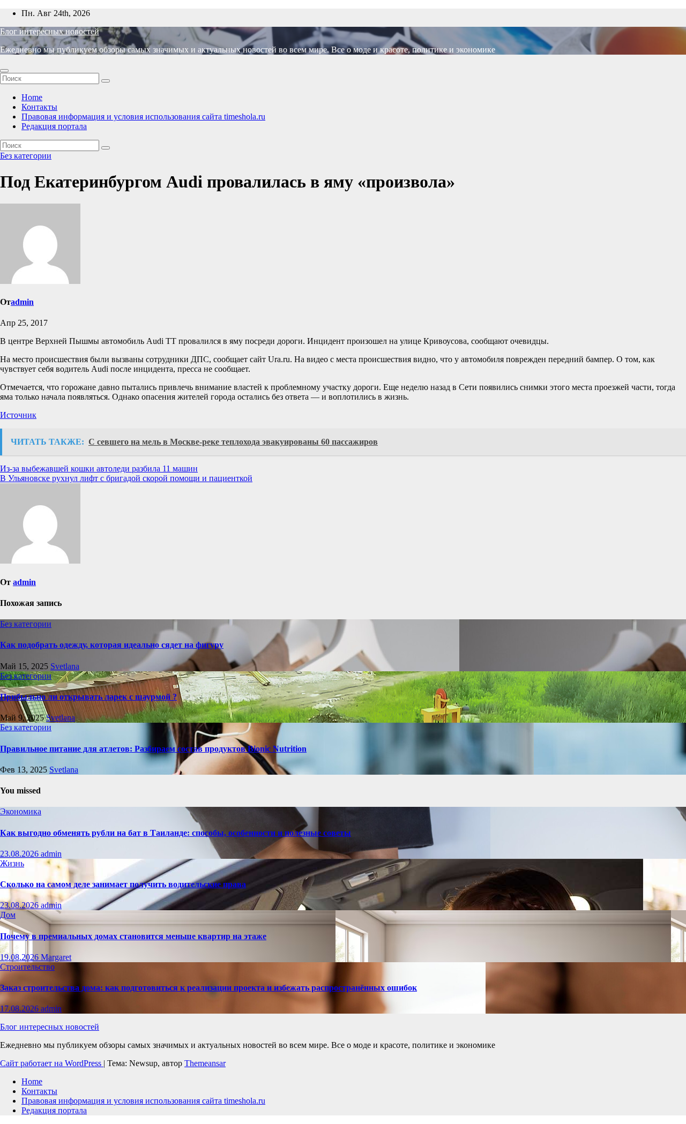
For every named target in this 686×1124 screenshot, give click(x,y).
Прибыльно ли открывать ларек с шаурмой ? (88, 696)
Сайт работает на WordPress (51, 1063)
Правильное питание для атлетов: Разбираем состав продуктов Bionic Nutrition (153, 748)
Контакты (39, 106)
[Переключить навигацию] (4, 70)
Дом (8, 914)
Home (31, 97)
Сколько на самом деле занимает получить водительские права (123, 884)
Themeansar (205, 1063)
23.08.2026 (20, 853)
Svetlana (64, 666)
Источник (18, 414)
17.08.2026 (20, 1008)
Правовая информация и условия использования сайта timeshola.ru (143, 116)
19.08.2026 (20, 957)
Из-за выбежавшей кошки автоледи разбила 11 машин (99, 468)
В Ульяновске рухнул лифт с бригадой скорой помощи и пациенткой (126, 478)
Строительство (27, 966)
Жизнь (12, 863)
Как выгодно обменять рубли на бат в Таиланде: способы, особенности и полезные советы (175, 832)
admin (22, 301)
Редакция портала (54, 126)
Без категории (25, 155)
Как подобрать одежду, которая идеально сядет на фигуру (111, 644)
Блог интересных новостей (49, 31)
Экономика (20, 811)
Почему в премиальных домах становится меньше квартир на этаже (133, 936)
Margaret (56, 957)
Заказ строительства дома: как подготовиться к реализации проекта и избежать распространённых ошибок (208, 987)
